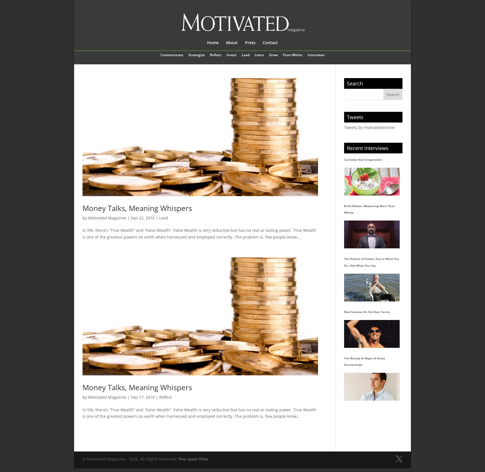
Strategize (196, 55)
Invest (232, 55)
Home (213, 43)
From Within (293, 55)
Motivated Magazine (107, 218)
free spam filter (194, 459)
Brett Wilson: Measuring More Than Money (369, 209)
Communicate (172, 55)
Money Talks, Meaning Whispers (137, 208)
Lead (246, 55)
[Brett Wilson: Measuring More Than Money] (372, 234)
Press (250, 43)
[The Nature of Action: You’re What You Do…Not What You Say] (372, 287)
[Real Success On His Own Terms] (372, 334)
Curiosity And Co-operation (363, 160)
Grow (273, 55)
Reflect (215, 55)
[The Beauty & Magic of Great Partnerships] (372, 387)
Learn (259, 55)
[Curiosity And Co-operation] (372, 182)
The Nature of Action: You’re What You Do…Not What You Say (371, 262)
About (232, 43)
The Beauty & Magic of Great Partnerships (364, 361)
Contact (270, 43)
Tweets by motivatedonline (369, 127)
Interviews (316, 55)
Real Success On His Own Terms (367, 312)
